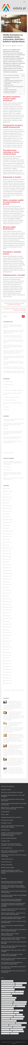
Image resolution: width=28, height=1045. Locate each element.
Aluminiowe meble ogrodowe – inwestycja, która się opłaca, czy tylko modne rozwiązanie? (13, 913)
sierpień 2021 (8, 579)
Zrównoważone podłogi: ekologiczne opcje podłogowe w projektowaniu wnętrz (14, 896)
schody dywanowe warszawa (19, 1027)
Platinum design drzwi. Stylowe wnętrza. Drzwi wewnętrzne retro (12, 441)
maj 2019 (7, 638)
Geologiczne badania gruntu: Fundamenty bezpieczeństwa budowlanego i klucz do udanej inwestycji (12, 872)
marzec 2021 (8, 593)
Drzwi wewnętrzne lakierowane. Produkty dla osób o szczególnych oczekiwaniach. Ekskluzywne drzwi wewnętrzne (13, 905)
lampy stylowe (19, 1014)
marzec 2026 (8, 500)
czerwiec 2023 (8, 542)
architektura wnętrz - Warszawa (8, 983)
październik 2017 (9, 669)
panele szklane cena (6, 1018)
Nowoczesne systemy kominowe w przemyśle (12, 792)
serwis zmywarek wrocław (18, 1031)
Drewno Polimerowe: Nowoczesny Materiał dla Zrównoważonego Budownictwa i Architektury (13, 425)
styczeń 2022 (8, 564)
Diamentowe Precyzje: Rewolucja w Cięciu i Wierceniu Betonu (13, 478)
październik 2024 (9, 519)
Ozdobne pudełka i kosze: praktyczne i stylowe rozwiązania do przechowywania (12, 955)
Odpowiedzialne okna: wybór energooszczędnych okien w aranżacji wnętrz (14, 891)
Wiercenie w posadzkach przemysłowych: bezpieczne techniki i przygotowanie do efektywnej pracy (12, 463)
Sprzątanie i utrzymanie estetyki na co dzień (13, 403)
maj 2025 (7, 514)
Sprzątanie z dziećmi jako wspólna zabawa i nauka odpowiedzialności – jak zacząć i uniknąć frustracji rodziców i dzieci (13, 352)
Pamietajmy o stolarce (6, 823)
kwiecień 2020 (8, 624)
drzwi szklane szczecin (6, 993)
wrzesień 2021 (8, 576)
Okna (6, 387)
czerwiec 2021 (8, 584)
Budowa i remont (9, 381)
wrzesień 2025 (8, 511)
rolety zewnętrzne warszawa (15, 1025)
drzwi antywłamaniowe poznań (8, 989)
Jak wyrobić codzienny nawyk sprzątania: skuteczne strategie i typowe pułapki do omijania (12, 326)
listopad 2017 (8, 666)
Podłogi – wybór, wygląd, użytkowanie (14, 390)
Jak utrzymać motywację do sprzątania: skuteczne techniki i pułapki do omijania (12, 336)
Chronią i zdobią (5, 814)
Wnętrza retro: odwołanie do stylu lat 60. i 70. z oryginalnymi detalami (13, 419)
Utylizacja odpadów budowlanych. (9, 838)
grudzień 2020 (8, 601)
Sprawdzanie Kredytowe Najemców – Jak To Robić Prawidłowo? (13, 795)
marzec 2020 (8, 627)
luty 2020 (7, 629)
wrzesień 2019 (8, 635)
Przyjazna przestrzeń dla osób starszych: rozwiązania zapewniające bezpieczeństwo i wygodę (13, 938)
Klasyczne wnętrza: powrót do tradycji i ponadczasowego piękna (10, 934)
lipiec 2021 (7, 581)
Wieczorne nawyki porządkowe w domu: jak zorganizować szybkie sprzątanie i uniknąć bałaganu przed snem (13, 332)
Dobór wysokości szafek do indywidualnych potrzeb (14, 87)
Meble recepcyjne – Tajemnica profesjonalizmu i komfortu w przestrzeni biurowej (12, 808)
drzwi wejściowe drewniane (17, 993)
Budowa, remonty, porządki (7, 867)
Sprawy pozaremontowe (11, 400)
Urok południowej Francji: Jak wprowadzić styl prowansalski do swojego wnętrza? (11, 963)
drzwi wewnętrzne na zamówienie (8, 1006)
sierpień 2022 (8, 553)
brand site (5, 428)
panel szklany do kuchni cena (17, 1018)
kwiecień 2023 (8, 548)
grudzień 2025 (8, 505)
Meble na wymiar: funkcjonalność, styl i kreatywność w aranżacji (16, 759)
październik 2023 (9, 531)
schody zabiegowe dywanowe (16, 1029)
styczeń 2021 (8, 598)
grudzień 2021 (8, 567)
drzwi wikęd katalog (21, 1006)
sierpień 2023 (8, 536)
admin (15, 45)
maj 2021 (7, 587)
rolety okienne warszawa (21, 1023)
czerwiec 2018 (8, 646)
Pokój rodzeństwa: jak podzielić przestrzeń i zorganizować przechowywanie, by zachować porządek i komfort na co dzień (13, 747)
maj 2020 (7, 621)
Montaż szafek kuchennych (10, 89)
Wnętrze (21, 45)
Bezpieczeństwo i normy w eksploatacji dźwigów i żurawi (15, 702)
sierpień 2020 (8, 612)
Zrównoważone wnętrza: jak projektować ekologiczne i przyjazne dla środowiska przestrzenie (13, 433)
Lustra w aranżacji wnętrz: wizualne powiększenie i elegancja (13, 926)
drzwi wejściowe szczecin (7, 995)
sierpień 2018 (8, 641)
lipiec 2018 (7, 644)
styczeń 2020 (8, 632)
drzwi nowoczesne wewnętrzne (8, 991)
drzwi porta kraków (19, 991)
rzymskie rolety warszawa (7, 1027)
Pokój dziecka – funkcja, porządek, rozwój (12, 393)
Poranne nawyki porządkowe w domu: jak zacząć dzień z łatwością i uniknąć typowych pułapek (13, 341)
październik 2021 (9, 573)
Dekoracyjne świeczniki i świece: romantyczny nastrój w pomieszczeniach (13, 922)
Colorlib (17, 1042)
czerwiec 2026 (8, 491)
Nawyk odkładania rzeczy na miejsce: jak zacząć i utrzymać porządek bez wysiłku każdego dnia (12, 347)
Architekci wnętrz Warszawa (7, 981)
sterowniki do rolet (5, 1033)
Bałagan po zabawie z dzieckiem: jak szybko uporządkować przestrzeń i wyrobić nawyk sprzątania (13, 357)
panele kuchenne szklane (19, 1016)
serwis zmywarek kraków (7, 1031)
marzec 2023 (8, 550)
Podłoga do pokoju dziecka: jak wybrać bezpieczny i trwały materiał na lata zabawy (15, 713)
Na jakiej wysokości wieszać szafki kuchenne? (12, 78)
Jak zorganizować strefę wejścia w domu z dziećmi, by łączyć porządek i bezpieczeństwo (14, 367)
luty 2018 (7, 658)
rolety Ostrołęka (5, 1025)
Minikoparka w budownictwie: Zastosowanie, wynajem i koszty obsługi (14, 855)
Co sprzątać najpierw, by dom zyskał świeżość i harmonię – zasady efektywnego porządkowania (12, 724)
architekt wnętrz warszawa (21, 983)
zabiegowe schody (14, 1033)
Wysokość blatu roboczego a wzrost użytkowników (12, 82)
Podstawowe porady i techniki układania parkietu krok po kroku (16, 735)
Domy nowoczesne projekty (15, 767)
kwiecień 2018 (8, 652)
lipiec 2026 (7, 488)
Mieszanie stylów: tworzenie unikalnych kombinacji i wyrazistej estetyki (12, 437)
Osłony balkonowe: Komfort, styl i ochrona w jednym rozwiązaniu (13, 950)
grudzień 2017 (8, 663)
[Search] (23, 316)
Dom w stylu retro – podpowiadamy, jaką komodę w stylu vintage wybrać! (13, 967)
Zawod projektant (5, 811)
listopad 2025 (8, 508)
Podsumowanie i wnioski (10, 92)
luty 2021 (7, 596)
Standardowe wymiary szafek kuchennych (14, 80)
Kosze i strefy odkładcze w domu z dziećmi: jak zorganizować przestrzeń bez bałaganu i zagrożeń (13, 363)
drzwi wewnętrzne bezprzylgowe (8, 999)
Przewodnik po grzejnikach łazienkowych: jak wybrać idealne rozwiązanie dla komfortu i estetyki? (13, 917)
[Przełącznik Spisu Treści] (22, 75)
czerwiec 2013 (8, 683)
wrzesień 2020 (8, 610)
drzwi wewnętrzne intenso (7, 1004)
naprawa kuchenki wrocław (7, 1016)
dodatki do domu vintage (20, 987)
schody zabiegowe (5, 1029)
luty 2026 (7, 502)
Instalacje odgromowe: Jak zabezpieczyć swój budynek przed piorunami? (13, 804)
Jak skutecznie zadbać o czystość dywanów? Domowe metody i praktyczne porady (13, 959)
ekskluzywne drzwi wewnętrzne (8, 1010)
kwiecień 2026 (8, 497)
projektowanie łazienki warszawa (8, 1023)
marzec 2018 (8, 655)
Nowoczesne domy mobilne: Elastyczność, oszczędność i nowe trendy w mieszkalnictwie (11, 844)
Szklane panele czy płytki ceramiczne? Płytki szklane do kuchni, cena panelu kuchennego (14, 930)
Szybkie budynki (7, 467)
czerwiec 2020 (8, 618)
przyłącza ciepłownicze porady (12, 397)
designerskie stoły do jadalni (7, 987)
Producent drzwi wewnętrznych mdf (9, 1020)
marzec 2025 (8, 517)
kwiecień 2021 (8, 590)
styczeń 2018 (8, 660)
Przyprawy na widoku (6, 789)
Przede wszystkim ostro (6, 848)
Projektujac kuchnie (5, 841)
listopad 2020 (8, 604)
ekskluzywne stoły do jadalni (7, 1012)
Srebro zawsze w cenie (6, 862)
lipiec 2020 (7, 615)
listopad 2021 (8, 570)
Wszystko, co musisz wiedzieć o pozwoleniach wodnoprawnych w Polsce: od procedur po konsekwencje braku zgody (12, 834)
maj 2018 (7, 649)
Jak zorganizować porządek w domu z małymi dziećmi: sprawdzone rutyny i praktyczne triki (14, 371)
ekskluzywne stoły (19, 1010)
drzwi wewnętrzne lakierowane (19, 1004)
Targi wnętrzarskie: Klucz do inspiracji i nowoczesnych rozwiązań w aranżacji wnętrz (13, 909)
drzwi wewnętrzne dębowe (7, 1002)
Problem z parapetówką (6, 864)
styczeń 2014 (8, 680)
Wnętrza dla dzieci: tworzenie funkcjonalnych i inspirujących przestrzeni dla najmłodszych (11, 900)
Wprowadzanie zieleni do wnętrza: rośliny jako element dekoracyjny (14, 942)
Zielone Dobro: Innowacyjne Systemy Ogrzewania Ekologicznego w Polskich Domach (12, 474)
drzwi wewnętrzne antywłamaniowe (9, 997)
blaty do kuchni (19, 985)
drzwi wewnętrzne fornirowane (20, 1002)
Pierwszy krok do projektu (7, 820)
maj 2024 (7, 528)
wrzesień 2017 (8, 672)
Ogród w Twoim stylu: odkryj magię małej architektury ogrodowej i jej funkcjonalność (13, 946)
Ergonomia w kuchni (9, 85)
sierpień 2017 (8, 675)
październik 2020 (9, 607)
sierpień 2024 (8, 522)
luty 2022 (7, 562)
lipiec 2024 (7, 525)
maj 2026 (7, 494)
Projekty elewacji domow (7, 859)
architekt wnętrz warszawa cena (8, 985)
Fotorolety (16, 1012)
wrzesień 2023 (8, 533)
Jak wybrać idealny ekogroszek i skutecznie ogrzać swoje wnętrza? (12, 800)
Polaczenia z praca (7, 469)
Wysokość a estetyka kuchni (11, 91)
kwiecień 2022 (8, 556)
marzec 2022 (8, 559)
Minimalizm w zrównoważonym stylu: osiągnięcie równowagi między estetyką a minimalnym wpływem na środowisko (13, 887)
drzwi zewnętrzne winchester (7, 1008)
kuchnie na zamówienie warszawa (8, 1014)
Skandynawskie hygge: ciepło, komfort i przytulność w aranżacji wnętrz (13, 971)
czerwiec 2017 (8, 677)
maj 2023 (7, 545)
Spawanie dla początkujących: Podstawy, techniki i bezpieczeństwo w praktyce (12, 826)
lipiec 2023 (7, 539)
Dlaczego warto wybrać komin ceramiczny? (11, 817)
